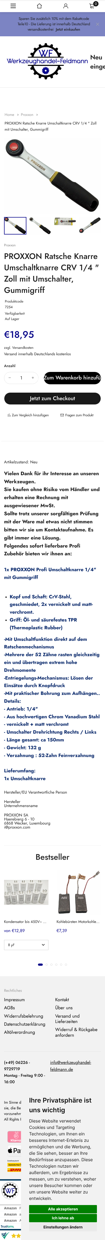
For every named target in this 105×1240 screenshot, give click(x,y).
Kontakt (62, 1000)
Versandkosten (22, 347)
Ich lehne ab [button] (63, 1218)
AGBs (9, 1008)
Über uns (64, 1008)
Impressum (14, 1000)
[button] (40, 964)
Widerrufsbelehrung (23, 1016)
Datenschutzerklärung (25, 1024)
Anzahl (9, 366)
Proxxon (27, 115)
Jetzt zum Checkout (52, 398)
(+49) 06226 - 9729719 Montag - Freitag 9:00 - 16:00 (24, 1072)
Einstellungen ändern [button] (62, 1227)
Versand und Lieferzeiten (67, 1019)
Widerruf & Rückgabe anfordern (76, 1033)
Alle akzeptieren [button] (63, 1209)
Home (10, 115)
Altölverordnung (19, 1032)
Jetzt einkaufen (68, 29)
